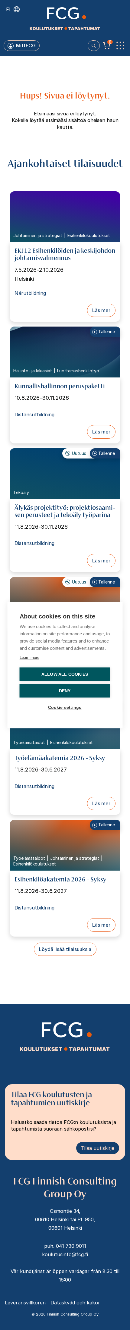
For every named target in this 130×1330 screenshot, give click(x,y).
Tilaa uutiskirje (97, 1148)
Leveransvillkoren (25, 1303)
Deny (65, 690)
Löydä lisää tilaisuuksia (65, 949)
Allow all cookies (64, 674)
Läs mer (101, 310)
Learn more (29, 657)
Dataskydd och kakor (75, 1303)
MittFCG (26, 45)
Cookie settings (65, 707)
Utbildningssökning (94, 45)
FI (8, 9)
